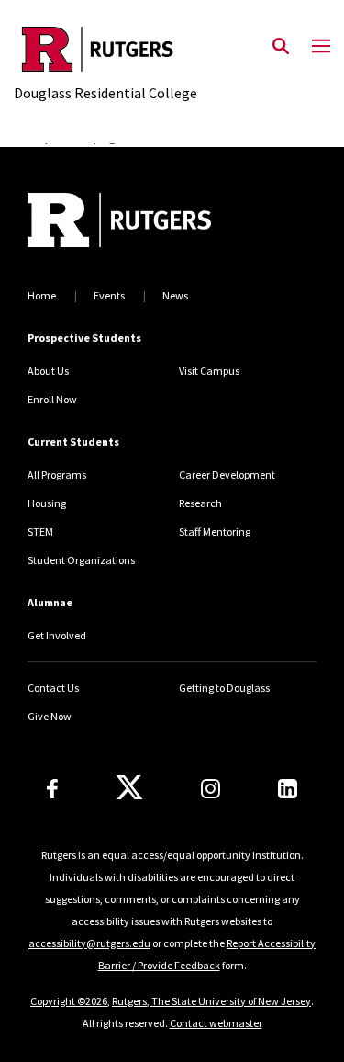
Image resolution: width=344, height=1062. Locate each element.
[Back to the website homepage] (105, 49)
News (175, 295)
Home (42, 295)
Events (109, 295)
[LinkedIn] (287, 788)
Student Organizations (81, 560)
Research (200, 503)
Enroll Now (52, 399)
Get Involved (57, 635)
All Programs (57, 474)
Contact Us (53, 688)
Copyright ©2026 (68, 1001)
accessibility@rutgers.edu (89, 943)
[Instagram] (210, 788)
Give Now (50, 716)
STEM (40, 531)
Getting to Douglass (224, 688)
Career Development (227, 474)
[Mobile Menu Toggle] (321, 47)
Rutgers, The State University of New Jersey (211, 1001)
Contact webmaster (216, 1023)
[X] (129, 788)
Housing (47, 503)
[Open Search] (281, 47)
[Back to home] (151, 222)
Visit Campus (209, 371)
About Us (48, 371)
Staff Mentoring (214, 531)
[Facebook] (52, 788)
